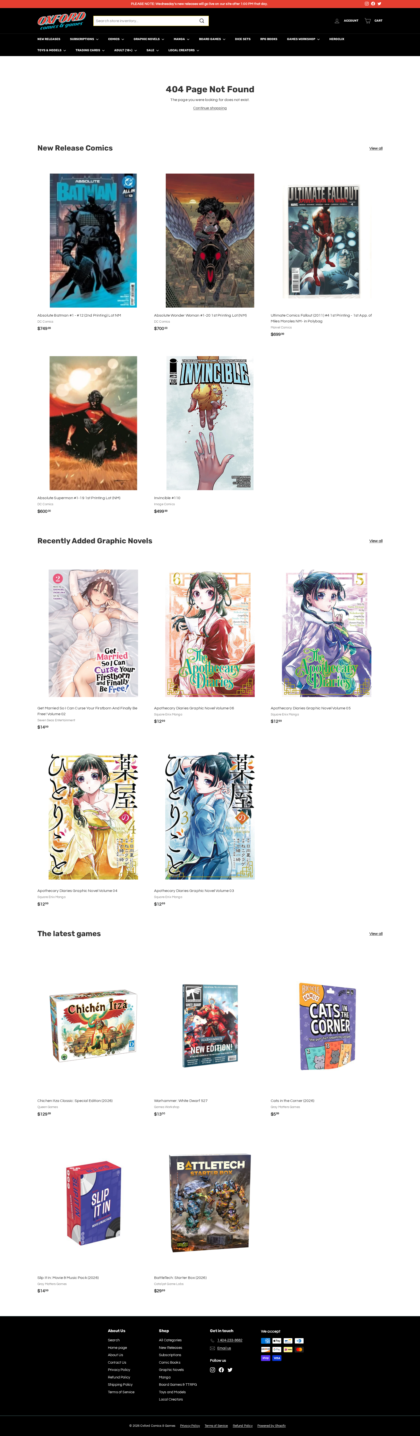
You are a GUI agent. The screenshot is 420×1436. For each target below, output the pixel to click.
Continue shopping (210, 108)
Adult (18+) (123, 50)
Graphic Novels (147, 39)
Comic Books (169, 1362)
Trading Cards (88, 50)
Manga (180, 39)
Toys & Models (49, 50)
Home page (117, 1348)
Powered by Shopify (271, 1426)
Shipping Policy (120, 1384)
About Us (115, 1355)
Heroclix (336, 39)
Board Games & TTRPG (178, 1384)
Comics (114, 39)
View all (376, 148)
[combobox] (151, 21)
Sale (151, 50)
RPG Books (268, 39)
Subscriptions (82, 39)
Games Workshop (301, 39)
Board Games (210, 39)
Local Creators (181, 50)
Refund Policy (119, 1377)
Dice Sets (243, 39)
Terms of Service (121, 1392)
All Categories (170, 1340)
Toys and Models (172, 1392)
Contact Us (117, 1362)
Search (114, 1340)
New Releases (48, 39)
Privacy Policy (119, 1370)
